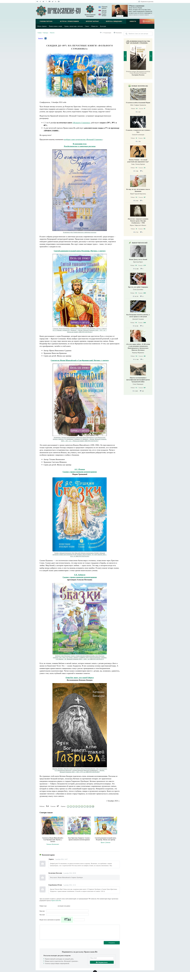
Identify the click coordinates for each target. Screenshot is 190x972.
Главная (40, 32)
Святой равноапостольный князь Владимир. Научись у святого (79, 250)
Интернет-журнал (92, 21)
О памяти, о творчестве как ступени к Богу (138, 131)
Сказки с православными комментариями (80, 470)
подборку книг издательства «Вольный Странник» (83, 139)
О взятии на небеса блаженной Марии (138, 102)
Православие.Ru (56, 900)
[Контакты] (58, 1)
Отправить (112, 943)
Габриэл (90, 677)
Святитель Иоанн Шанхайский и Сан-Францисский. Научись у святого (80, 360)
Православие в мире (55, 26)
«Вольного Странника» (81, 122)
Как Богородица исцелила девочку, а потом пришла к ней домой (138, 316)
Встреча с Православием (69, 21)
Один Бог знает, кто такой (76, 677)
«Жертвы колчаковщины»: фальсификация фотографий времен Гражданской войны (138, 380)
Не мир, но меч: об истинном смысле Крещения (138, 190)
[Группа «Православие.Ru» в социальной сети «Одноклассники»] (40, 1)
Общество (94, 26)
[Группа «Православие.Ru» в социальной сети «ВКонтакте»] (37, 1)
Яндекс (52, 905)
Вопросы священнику (114, 21)
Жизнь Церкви (42, 26)
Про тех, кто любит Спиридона (138, 287)
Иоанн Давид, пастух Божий (138, 259)
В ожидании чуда (79, 143)
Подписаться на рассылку (147, 1)
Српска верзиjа (104, 11)
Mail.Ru (55, 905)
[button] (118, 16)
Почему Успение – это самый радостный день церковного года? (138, 161)
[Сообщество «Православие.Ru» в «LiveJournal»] (46, 1)
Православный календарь (90, 15)
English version (104, 14)
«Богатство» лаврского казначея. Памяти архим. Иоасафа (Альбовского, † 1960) (138, 221)
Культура (103, 26)
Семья (87, 26)
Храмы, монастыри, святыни (73, 26)
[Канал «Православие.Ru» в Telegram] (52, 1)
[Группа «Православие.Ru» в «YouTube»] (49, 1)
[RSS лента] (55, 1)
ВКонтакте (48, 905)
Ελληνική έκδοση (104, 7)
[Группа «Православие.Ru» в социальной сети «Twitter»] (43, 1)
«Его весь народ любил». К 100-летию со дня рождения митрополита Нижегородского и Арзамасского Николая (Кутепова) (138, 347)
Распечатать (119, 32)
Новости (133, 21)
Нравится (40, 38)
